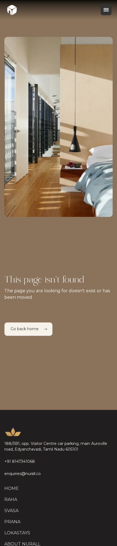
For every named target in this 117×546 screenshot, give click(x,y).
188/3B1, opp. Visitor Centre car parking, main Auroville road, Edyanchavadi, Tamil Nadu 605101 (55, 446)
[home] (12, 9)
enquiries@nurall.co (22, 473)
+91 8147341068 (19, 461)
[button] (106, 9)
